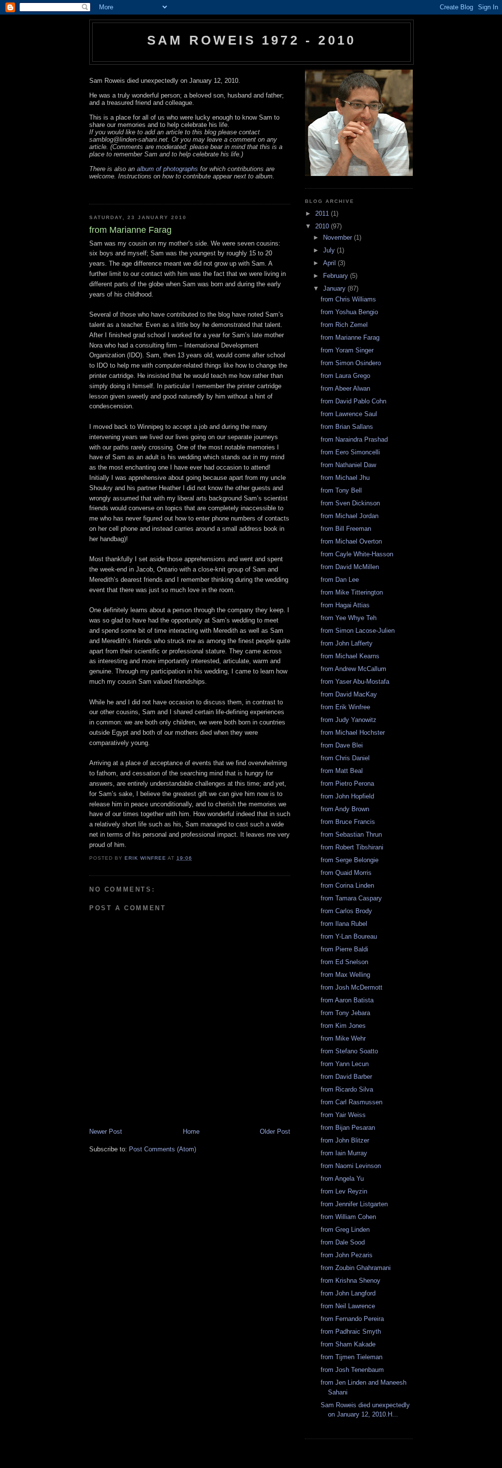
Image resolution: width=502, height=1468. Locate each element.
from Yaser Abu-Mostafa (355, 681)
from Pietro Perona (347, 783)
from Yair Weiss (343, 1115)
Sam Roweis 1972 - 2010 (251, 40)
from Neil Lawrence (348, 1306)
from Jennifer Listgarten (354, 1204)
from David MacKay (349, 694)
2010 (323, 226)
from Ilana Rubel (344, 923)
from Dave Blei (342, 745)
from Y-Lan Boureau (349, 936)
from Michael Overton (351, 541)
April (330, 263)
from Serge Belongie (349, 860)
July (330, 250)
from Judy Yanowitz (348, 719)
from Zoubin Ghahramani (356, 1267)
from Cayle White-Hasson (357, 554)
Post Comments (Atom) (162, 1149)
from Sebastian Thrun (351, 834)
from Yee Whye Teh (348, 618)
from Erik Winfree (345, 707)
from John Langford (348, 1293)
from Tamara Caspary (351, 898)
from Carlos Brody (346, 911)
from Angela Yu (342, 1178)
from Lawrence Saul (349, 414)
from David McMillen (350, 567)
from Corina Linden (347, 885)
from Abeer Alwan (345, 388)
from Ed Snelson (344, 962)
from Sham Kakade (348, 1344)
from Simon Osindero (351, 363)
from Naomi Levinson (351, 1165)
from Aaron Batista (347, 1000)
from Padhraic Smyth (351, 1331)
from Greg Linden (345, 1229)
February (336, 275)
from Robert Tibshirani (352, 847)
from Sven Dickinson (350, 503)
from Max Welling (345, 974)
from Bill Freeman (346, 528)
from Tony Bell (341, 490)
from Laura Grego (345, 375)
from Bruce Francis (348, 821)
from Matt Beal (342, 770)
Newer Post (105, 1131)
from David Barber (346, 1076)
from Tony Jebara (345, 1013)
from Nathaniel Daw (348, 465)
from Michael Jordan (349, 516)
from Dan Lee (340, 579)
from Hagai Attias (345, 605)
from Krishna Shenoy (350, 1280)
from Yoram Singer (347, 350)
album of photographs (167, 169)
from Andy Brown (345, 809)
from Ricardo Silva (347, 1089)
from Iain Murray (344, 1153)
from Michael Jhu (345, 477)
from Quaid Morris (346, 872)
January (335, 288)
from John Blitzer (345, 1140)
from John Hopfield (347, 796)
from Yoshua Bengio (349, 312)
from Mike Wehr (343, 1038)
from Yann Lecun (345, 1064)
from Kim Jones (343, 1025)
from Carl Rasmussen (351, 1102)
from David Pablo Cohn (353, 401)
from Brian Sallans (347, 426)
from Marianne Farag (350, 337)
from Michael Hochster (353, 732)
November (338, 237)
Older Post (275, 1131)
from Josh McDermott (351, 987)
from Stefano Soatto (349, 1051)
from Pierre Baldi (344, 949)
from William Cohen (348, 1216)
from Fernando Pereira (352, 1318)
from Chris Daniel (345, 758)
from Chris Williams (348, 299)
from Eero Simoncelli (350, 452)
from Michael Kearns (350, 656)
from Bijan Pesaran (348, 1127)
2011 (323, 213)
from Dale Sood (343, 1242)
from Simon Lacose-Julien (358, 630)
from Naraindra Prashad (354, 439)
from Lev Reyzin (344, 1191)
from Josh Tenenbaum (352, 1369)
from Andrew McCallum (353, 668)
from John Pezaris (347, 1255)
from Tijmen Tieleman (351, 1357)
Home (191, 1131)
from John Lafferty (347, 643)
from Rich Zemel (344, 324)
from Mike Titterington (352, 592)
